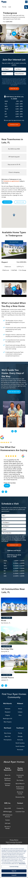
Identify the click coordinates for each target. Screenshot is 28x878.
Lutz (9, 6)
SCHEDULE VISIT (14, 124)
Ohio (20, 715)
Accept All (14, 875)
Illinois (20, 708)
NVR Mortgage (7, 811)
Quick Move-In (20, 783)
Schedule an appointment (11, 181)
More (6, 485)
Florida (4, 6)
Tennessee (20, 749)
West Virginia (7, 722)
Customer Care (20, 811)
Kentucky (20, 739)
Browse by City (20, 797)
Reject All (14, 870)
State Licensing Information (14, 842)
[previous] (12, 431)
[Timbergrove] (7, 48)
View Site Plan (20, 202)
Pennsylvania (7, 739)
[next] (15, 431)
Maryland (7, 712)
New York (7, 736)
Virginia (7, 715)
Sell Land (7, 823)
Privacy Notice (18, 83)
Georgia (20, 736)
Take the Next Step (14, 391)
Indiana (20, 712)
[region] (14, 861)
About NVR (7, 808)
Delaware (7, 708)
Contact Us (20, 808)
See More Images (21, 49)
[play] (14, 288)
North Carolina (20, 743)
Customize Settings (14, 866)
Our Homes (20, 780)
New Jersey (7, 733)
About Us (7, 775)
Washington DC (7, 718)
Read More (7, 202)
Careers (7, 820)
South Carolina (20, 746)
